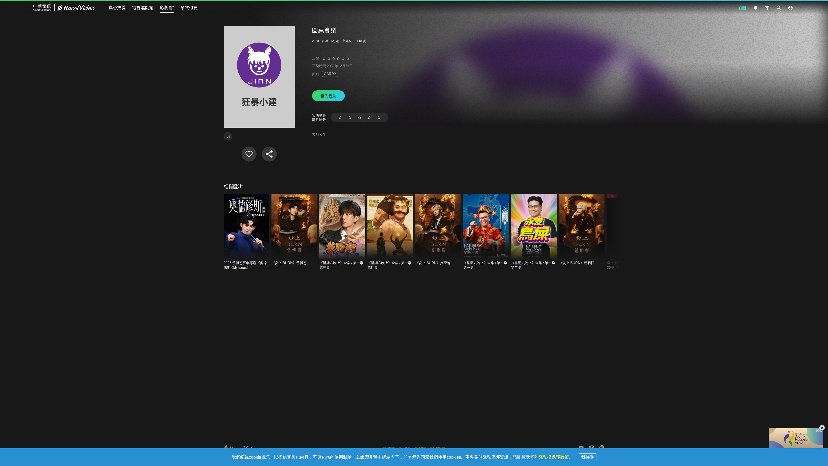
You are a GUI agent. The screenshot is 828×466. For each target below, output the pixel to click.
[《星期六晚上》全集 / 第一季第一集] (486, 232)
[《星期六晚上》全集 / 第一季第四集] (390, 232)
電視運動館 (143, 7)
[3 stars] (359, 117)
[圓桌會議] (249, 154)
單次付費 (189, 7)
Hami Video (64, 7)
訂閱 (742, 8)
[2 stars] (350, 117)
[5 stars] (379, 117)
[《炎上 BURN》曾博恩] (294, 229)
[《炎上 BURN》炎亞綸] (438, 229)
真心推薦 (117, 7)
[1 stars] (340, 117)
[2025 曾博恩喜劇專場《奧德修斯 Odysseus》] (246, 232)
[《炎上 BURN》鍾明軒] (582, 229)
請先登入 (328, 96)
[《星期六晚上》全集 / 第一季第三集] (342, 232)
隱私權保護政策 (554, 457)
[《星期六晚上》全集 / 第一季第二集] (534, 232)
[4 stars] (369, 117)
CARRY (330, 74)
